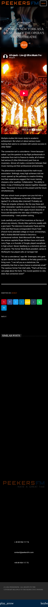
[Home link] (20, 3)
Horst (14, 293)
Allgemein (24, 23)
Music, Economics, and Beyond (17, 378)
